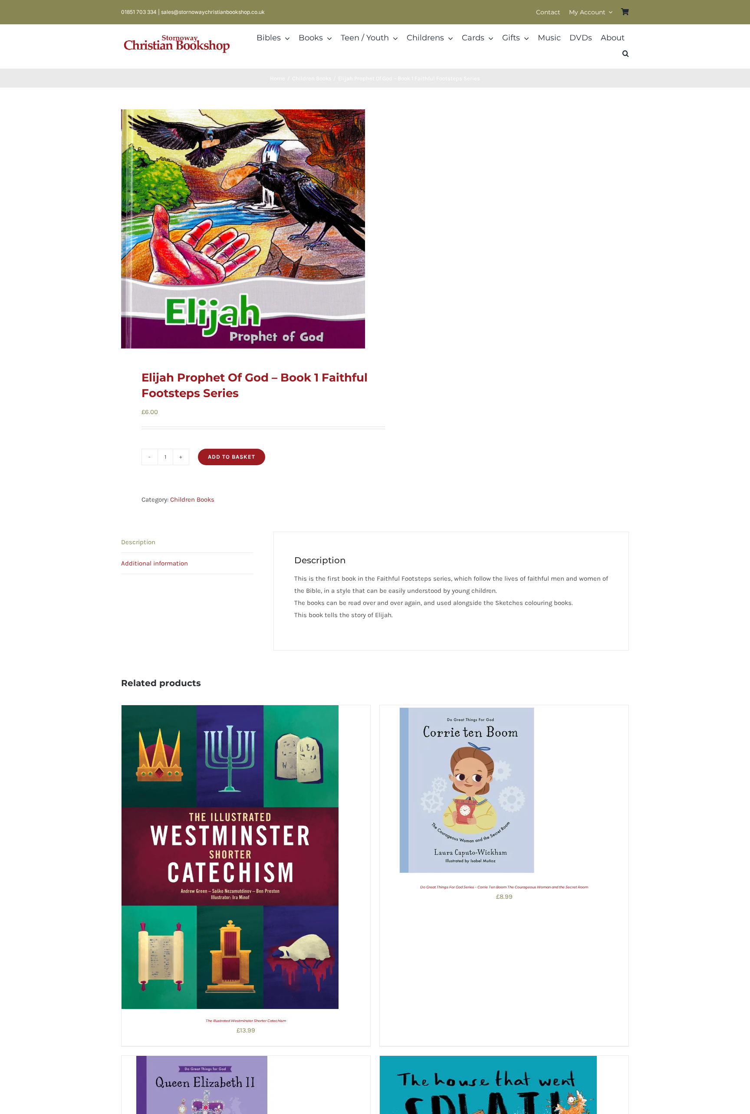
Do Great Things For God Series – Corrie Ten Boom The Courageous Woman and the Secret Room (504, 887)
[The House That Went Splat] (488, 1062)
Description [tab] (138, 542)
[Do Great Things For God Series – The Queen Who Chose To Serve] (202, 1062)
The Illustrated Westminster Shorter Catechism (246, 1021)
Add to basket (231, 456)
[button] (625, 53)
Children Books (192, 499)
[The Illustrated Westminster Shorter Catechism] (230, 711)
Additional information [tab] (154, 563)
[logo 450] (177, 34)
